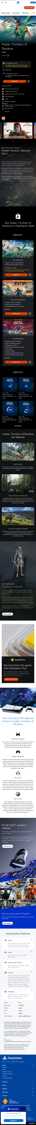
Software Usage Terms (30, 1118)
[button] (18, 130)
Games (8, 1061)
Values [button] (4, 1085)
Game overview (5, 13)
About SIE (4, 1067)
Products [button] (4, 1082)
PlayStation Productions (7, 1074)
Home (3, 1061)
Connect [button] (4, 1095)
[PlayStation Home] (18, 2)
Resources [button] (5, 1092)
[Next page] (34, 13)
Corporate (4, 1076)
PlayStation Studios (6, 1071)
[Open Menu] (2, 2)
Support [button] (4, 1088)
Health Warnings (8, 1040)
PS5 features (25, 13)
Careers (4, 1069)
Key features (16, 13)
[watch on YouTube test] (29, 137)
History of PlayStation (7, 1078)
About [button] (4, 1065)
